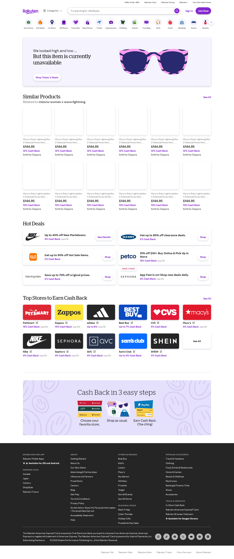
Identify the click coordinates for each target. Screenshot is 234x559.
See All (207, 97)
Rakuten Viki (107, 552)
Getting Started (78, 458)
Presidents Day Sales (128, 523)
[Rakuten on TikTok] (166, 537)
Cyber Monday (125, 514)
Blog (73, 489)
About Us (75, 463)
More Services (184, 552)
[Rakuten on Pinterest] (199, 537)
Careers (74, 485)
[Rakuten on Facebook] (175, 537)
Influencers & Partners (82, 476)
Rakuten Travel (164, 552)
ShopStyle (28, 487)
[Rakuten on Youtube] (191, 537)
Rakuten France (31, 491)
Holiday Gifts (124, 518)
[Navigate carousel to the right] (211, 22)
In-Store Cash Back (175, 505)
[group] (37, 131)
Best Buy (122, 458)
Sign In (189, 10)
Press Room (76, 481)
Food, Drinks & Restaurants (179, 467)
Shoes (169, 489)
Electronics (171, 481)
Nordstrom (123, 476)
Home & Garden (174, 472)
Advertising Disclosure (34, 540)
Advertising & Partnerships (84, 472)
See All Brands (125, 494)
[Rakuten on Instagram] (158, 537)
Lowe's (121, 467)
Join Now (203, 10)
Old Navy (122, 481)
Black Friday (124, 509)
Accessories (171, 494)
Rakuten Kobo (145, 552)
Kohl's (121, 463)
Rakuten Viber (126, 552)
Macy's (121, 472)
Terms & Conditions (80, 498)
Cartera (27, 482)
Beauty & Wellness (175, 476)
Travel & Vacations (175, 458)
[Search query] (176, 10)
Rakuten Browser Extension (179, 514)
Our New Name (78, 467)
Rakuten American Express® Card (182, 509)
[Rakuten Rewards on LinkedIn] (208, 537)
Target (121, 489)
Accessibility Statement (82, 515)
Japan (26, 478)
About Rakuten (203, 552)
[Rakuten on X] (183, 537)
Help (73, 519)
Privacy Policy (77, 503)
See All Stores (125, 498)
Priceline (122, 485)
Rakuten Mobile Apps (33, 458)
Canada (26, 474)
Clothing (170, 463)
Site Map (75, 494)
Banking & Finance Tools (177, 485)
